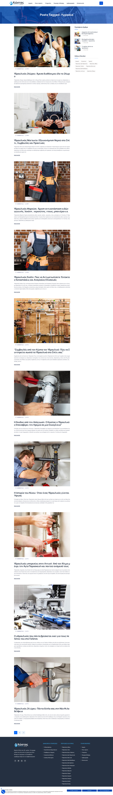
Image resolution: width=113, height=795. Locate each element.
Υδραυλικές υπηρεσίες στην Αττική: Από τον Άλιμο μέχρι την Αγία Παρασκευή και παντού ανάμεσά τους (42, 565)
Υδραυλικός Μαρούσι (67, 770)
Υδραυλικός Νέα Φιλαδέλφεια (81, 68)
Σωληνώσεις (83, 61)
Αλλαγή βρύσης (47, 747)
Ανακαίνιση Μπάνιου (49, 755)
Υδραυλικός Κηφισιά (66, 775)
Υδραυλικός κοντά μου (80, 71)
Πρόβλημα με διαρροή (49, 752)
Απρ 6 (27, 272)
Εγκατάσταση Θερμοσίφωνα (50, 749)
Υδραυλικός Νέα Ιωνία (90, 66)
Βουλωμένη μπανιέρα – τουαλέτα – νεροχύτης (88, 40)
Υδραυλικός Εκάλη (66, 781)
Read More (17, 87)
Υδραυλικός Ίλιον (66, 749)
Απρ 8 (27, 68)
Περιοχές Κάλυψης (59, 3)
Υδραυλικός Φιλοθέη (66, 768)
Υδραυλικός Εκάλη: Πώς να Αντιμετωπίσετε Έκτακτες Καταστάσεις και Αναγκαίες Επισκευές (42, 278)
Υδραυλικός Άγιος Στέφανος (68, 752)
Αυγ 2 (27, 344)
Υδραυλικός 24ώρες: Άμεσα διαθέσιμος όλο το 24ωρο (42, 75)
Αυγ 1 (27, 558)
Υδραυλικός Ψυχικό (66, 773)
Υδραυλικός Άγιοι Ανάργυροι (68, 765)
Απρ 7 (27, 203)
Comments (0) (20, 68)
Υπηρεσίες (48, 3)
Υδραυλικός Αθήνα (93, 63)
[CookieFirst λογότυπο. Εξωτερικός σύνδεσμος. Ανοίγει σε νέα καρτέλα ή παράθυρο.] (1, 788)
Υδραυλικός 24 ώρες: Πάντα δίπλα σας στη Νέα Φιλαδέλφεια (41, 710)
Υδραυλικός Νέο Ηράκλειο (68, 762)
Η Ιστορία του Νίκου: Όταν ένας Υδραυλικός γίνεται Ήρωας (41, 494)
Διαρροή (77, 61)
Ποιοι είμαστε (38, 3)
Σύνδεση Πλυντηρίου (48, 757)
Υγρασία (90, 61)
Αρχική (30, 3)
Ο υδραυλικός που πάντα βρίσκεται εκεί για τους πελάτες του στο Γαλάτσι (41, 637)
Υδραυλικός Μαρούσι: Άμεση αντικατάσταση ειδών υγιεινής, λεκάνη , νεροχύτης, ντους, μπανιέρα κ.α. (41, 210)
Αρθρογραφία (70, 3)
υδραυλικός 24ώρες (91, 71)
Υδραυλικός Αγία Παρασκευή (81, 63)
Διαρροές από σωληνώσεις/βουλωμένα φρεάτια (90, 32)
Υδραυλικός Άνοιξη (66, 783)
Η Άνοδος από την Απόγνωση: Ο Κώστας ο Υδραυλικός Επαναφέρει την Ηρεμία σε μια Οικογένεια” (42, 423)
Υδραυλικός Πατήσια (66, 778)
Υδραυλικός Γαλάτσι (79, 66)
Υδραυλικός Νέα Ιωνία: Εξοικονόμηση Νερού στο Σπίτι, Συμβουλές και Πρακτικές (42, 141)
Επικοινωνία (80, 3)
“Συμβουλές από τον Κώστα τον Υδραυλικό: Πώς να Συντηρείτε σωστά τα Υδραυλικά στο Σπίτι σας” (42, 351)
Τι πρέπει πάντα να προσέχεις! (87, 47)
